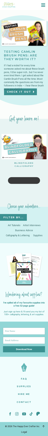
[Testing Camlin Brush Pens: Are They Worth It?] (24, 33)
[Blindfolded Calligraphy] (24, 146)
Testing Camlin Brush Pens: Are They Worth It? (20, 55)
